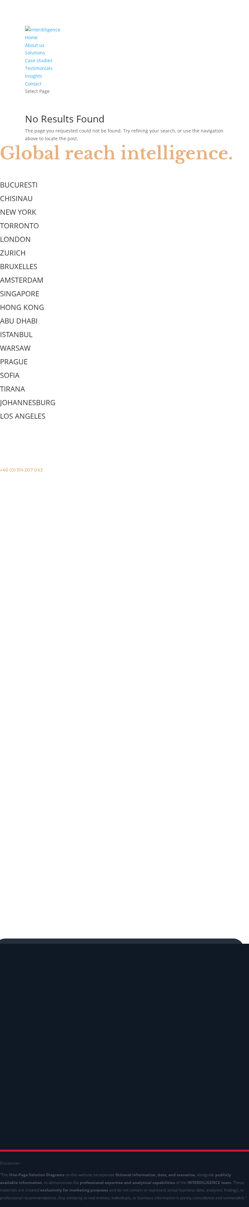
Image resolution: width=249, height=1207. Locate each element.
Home (31, 37)
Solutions (35, 53)
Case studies (39, 60)
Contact (33, 84)
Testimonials (39, 68)
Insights (33, 76)
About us (34, 45)
